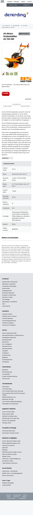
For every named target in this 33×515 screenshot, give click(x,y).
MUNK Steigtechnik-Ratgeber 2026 (11, 443)
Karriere (30, 1)
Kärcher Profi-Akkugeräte (9, 420)
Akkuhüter (5, 450)
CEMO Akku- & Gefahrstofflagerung (11, 459)
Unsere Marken (6, 306)
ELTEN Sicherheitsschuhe (8, 431)
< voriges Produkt (7, 106)
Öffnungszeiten (17, 495)
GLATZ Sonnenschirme (8, 475)
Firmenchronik (6, 378)
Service (4, 330)
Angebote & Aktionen (9, 409)
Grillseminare (5, 386)
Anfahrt (23, 1)
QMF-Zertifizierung (7, 372)
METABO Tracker (6, 456)
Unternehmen (6, 367)
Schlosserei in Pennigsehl (9, 325)
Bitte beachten (24, 34)
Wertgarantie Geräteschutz (9, 337)
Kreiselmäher (16, 25)
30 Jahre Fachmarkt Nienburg (9, 376)
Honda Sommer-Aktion (8, 414)
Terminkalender (7, 384)
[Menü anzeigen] (2, 1)
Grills (3, 304)
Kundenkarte (5, 362)
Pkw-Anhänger (6, 299)
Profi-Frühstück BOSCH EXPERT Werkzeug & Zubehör (13, 394)
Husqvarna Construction (8, 445)
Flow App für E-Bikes (7, 461)
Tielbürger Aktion (6, 423)
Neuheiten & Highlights (9, 438)
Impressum (16, 496)
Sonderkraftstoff (6, 485)
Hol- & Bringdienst (7, 344)
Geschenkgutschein (7, 359)
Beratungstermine (7, 340)
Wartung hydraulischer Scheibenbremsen (13, 335)
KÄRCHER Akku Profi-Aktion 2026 (10, 418)
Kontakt (8, 496)
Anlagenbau (26, 5)
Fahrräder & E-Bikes (7, 297)
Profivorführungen (7, 389)
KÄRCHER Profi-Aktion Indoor (9, 416)
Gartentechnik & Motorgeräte (9, 282)
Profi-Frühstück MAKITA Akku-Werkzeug (12, 391)
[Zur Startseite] (16, 15)
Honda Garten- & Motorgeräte (10, 471)
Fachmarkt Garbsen (7, 314)
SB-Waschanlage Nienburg (9, 320)
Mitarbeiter (5, 370)
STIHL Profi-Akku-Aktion (8, 412)
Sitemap (24, 496)
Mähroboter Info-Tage (7, 399)
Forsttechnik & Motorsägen (9, 286)
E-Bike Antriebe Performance (9, 463)
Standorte (9, 1)
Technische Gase (6, 355)
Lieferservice (5, 342)
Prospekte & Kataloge (9, 428)
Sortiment (7, 25)
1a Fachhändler (6, 374)
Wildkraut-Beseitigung (8, 483)
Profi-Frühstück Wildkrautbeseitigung (12, 401)
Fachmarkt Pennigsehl (8, 323)
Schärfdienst (5, 353)
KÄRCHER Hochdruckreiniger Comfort (11, 452)
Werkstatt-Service (7, 346)
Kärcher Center (13, 5)
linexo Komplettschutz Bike (9, 333)
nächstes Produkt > (25, 106)
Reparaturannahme (7, 348)
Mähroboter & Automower (9, 284)
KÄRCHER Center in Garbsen (9, 316)
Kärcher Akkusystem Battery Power (11, 441)
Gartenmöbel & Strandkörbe (9, 301)
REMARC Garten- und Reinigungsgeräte (12, 473)
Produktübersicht (16, 104)
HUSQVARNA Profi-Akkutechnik (10, 404)
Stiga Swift (5, 447)
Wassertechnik (6, 288)
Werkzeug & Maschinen (8, 293)
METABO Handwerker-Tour (9, 397)
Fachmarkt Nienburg (7, 318)
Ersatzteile (5, 351)
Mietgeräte (5, 357)
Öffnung (16, 1)
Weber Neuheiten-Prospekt (9, 454)
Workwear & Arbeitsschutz (9, 295)
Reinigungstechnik (7, 290)
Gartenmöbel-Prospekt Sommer (10, 433)
